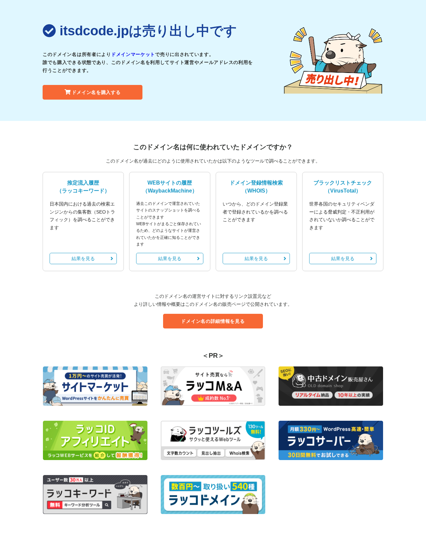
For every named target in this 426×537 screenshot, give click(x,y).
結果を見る (83, 258)
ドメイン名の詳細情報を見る (213, 321)
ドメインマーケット (133, 54)
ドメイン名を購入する (96, 92)
